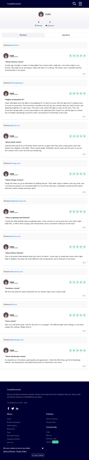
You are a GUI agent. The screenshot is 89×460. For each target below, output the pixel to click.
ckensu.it (15, 45)
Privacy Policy (51, 422)
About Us (10, 442)
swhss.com (16, 236)
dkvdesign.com (18, 340)
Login (48, 432)
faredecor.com (17, 272)
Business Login (51, 439)
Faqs (9, 432)
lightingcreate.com (19, 201)
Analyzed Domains (13, 439)
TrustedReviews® (14, 4)
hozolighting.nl (17, 83)
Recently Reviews (13, 435)
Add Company (12, 425)
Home (9, 419)
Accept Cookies (38, 455)
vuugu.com (16, 163)
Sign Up (49, 435)
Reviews (23, 35)
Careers (49, 442)
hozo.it (14, 304)
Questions (66, 35)
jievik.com (16, 125)
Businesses (11, 429)
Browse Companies (13, 422)
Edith (48, 14)
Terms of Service (52, 419)
